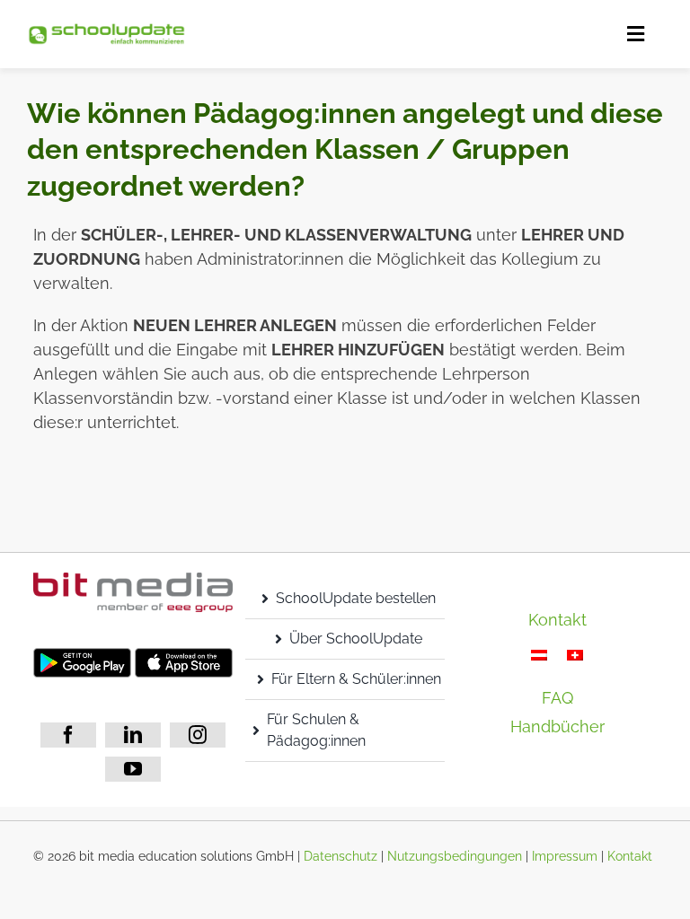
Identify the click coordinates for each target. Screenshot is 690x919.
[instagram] (198, 735)
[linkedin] (133, 735)
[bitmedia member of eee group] (133, 580)
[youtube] (133, 769)
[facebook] (68, 735)
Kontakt (629, 856)
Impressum (564, 856)
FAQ (557, 697)
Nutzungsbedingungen (454, 856)
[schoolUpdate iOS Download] (184, 655)
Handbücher (557, 726)
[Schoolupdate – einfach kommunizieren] (106, 30)
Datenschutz (340, 856)
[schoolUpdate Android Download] (82, 655)
